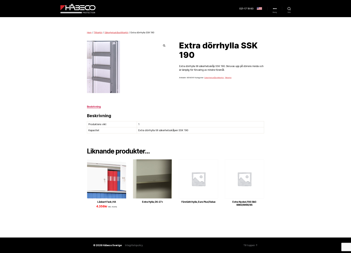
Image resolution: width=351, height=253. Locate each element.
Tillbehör (98, 32)
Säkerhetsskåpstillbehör (116, 32)
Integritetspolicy (134, 245)
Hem (89, 32)
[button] (164, 45)
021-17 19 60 (246, 8)
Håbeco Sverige (112, 245)
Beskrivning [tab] (94, 106)
